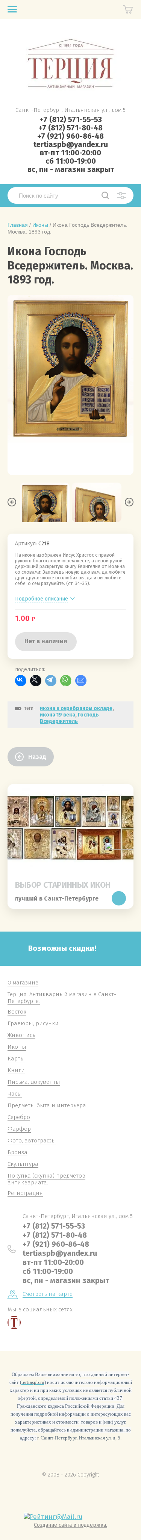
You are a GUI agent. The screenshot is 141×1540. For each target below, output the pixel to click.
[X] (35, 680)
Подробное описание (41, 599)
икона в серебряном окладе (76, 708)
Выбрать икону (119, 898)
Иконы (40, 225)
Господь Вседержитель (69, 718)
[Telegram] (50, 680)
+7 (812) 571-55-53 (70, 119)
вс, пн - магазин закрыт (70, 169)
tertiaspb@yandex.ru (70, 144)
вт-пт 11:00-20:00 (70, 152)
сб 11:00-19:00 (70, 161)
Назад (37, 756)
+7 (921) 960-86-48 (70, 136)
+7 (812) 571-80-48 (70, 127)
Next (129, 502)
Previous (12, 502)
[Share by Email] (80, 680)
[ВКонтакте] (20, 680)
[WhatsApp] (65, 680)
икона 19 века (57, 715)
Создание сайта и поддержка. (70, 1525)
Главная (18, 225)
